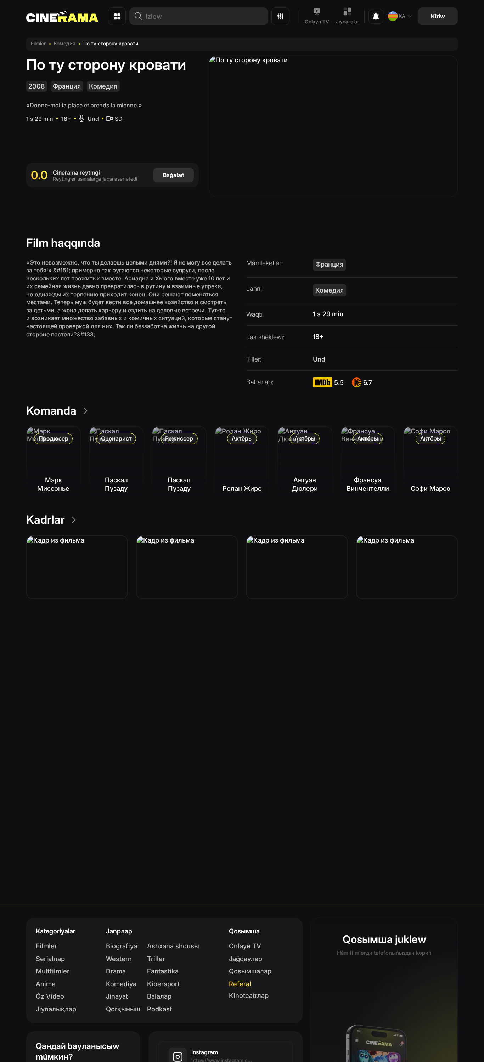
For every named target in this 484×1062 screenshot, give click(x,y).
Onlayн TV (245, 946)
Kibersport (163, 984)
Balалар (159, 996)
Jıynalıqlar (347, 21)
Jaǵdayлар (245, 958)
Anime (46, 984)
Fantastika (163, 971)
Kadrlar (45, 520)
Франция (67, 86)
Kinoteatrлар (249, 995)
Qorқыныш (123, 1009)
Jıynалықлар (56, 1009)
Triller (156, 958)
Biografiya (121, 946)
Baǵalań (173, 174)
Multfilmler (52, 971)
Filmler (38, 43)
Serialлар (50, 958)
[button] (77, 567)
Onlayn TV (317, 21)
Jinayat (117, 996)
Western (119, 958)
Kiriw (438, 16)
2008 (36, 86)
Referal (240, 984)
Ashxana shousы (173, 946)
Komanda (51, 411)
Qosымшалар (250, 971)
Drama (116, 971)
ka (402, 16)
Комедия (64, 43)
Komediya (121, 984)
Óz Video (50, 996)
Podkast (159, 1009)
